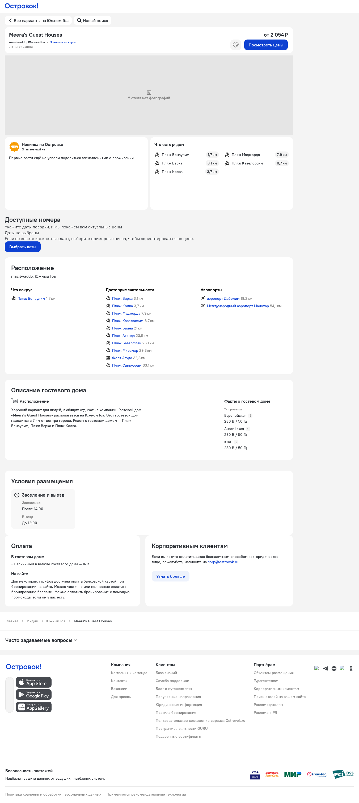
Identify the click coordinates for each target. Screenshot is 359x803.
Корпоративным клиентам (276, 688)
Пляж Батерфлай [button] (126, 343)
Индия (32, 621)
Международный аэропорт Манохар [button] (238, 305)
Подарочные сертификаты (178, 736)
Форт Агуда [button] (122, 357)
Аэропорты (211, 289)
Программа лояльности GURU (182, 728)
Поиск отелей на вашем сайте (280, 696)
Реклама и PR (265, 712)
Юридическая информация (179, 704)
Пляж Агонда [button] (123, 335)
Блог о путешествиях (174, 688)
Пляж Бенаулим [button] (31, 298)
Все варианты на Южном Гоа (41, 20)
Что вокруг (21, 289)
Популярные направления (178, 696)
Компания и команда (129, 672)
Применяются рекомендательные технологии (146, 794)
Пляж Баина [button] (122, 328)
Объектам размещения (274, 672)
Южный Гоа (55, 621)
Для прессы (121, 696)
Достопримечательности (130, 289)
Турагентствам (266, 680)
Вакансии (119, 688)
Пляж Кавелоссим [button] (127, 320)
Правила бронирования (176, 712)
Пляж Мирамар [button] (125, 350)
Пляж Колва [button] (122, 305)
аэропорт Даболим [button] (223, 298)
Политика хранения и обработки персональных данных (53, 794)
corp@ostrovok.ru (223, 561)
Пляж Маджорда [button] (126, 313)
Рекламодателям (268, 704)
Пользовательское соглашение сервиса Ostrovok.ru (200, 720)
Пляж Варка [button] (122, 298)
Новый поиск (95, 20)
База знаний (166, 672)
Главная (12, 621)
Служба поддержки (172, 680)
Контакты (119, 680)
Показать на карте (63, 42)
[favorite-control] (235, 45)
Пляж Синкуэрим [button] (127, 365)
